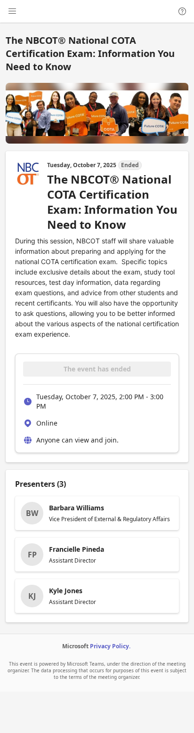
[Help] (182, 11)
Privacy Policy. (110, 646)
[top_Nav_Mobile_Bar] (12, 11)
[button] (97, 513)
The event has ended (97, 368)
